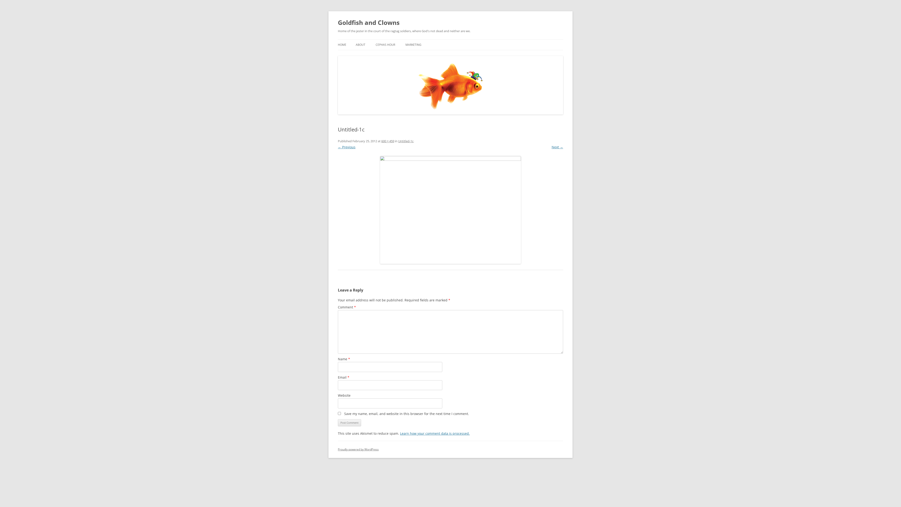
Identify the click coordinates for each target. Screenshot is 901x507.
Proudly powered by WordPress (358, 449)
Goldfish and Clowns (369, 22)
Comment (347, 307)
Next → (557, 147)
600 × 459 (387, 141)
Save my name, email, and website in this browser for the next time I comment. (406, 413)
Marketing (413, 45)
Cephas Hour (385, 45)
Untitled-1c (405, 141)
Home (342, 45)
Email (343, 377)
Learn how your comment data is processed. (435, 433)
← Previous (346, 147)
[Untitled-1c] (450, 210)
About (360, 45)
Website (344, 395)
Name (344, 359)
